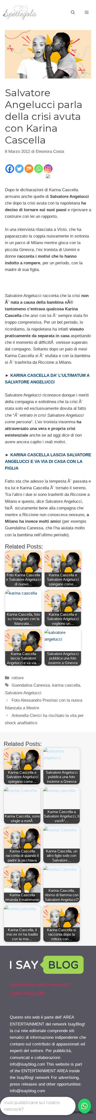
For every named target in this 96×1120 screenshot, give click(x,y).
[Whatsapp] (38, 168)
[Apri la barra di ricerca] (73, 12)
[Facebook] (9, 168)
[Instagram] (48, 168)
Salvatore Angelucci (23, 693)
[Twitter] (19, 168)
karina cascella (66, 685)
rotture (18, 678)
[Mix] (29, 168)
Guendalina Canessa (31, 685)
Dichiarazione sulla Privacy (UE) (40, 984)
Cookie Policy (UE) (27, 993)
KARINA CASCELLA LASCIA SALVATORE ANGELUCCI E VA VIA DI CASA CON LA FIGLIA (48, 462)
